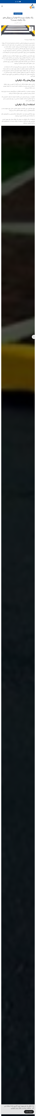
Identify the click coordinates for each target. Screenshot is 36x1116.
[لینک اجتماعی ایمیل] (20, 2)
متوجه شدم (29, 1112)
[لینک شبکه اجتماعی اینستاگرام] (18, 2)
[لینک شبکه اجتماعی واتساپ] (16, 2)
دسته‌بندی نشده (18, 13)
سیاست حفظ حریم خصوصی (18, 1108)
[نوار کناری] (34, 337)
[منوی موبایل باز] (2, 6)
